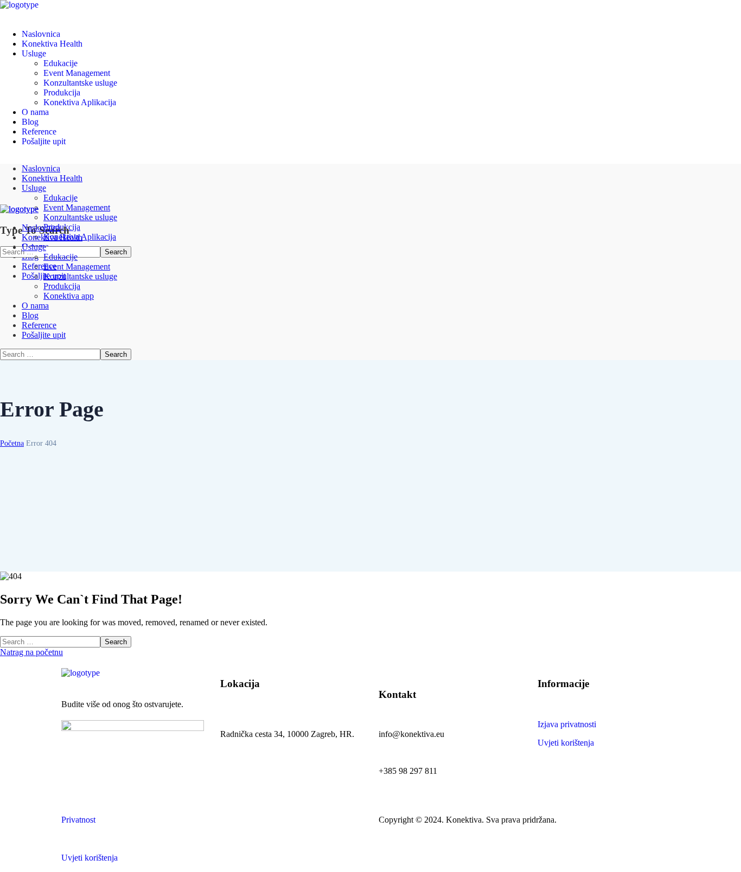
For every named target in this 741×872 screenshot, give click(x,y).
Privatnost (78, 819)
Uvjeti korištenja (566, 742)
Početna (12, 443)
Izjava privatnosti (567, 724)
